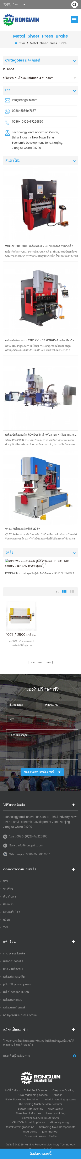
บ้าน (22, 43)
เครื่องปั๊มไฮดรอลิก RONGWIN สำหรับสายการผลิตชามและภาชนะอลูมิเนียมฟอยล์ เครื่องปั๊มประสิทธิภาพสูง (41, 435)
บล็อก (6, 920)
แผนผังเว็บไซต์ (11, 912)
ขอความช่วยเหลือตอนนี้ (39, 772)
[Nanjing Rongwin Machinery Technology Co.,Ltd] (21, 19)
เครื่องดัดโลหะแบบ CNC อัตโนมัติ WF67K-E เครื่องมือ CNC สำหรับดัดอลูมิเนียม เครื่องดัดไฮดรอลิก (41, 340)
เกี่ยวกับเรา (9, 897)
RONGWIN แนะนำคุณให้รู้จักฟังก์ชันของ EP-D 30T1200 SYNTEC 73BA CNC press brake (40, 574)
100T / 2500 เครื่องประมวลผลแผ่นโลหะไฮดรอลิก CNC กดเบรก (21, 634)
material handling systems (59, 1100)
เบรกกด (8, 69)
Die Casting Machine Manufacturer (40, 1104)
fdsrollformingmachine (20, 1127)
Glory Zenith (55, 1109)
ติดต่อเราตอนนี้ (41, 1153)
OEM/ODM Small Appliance (28, 1123)
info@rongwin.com (24, 100)
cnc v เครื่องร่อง (13, 969)
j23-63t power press (17, 984)
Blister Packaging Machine (21, 1100)
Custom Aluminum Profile (40, 1136)
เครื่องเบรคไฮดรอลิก (15, 1008)
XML (5, 927)
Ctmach (58, 1095)
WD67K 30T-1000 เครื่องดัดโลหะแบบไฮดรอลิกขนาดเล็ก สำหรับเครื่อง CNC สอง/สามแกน (41, 246)
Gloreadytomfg (59, 1123)
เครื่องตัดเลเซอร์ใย (14, 977)
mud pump (30, 1132)
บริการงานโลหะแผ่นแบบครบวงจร (28, 78)
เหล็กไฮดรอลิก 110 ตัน (16, 992)
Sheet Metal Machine (28, 1113)
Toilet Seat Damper (36, 1090)
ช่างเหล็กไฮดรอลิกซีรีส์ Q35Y (22, 529)
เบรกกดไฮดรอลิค (13, 961)
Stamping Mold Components (57, 1127)
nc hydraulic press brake (20, 1015)
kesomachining (55, 1113)
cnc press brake (14, 954)
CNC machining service (33, 1095)
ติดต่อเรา (8, 904)
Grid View (64, 592)
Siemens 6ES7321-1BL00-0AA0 (40, 1118)
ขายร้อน (8, 889)
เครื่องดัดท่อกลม (12, 1000)
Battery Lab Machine (30, 1109)
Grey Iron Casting (63, 1090)
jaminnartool (50, 1132)
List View (72, 592)
